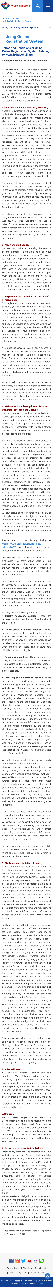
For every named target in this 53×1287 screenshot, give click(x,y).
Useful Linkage (15, 1273)
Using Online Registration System (18, 21)
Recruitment (40, 1268)
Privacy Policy (13, 1268)
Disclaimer (27, 1268)
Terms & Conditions (15, 18)
